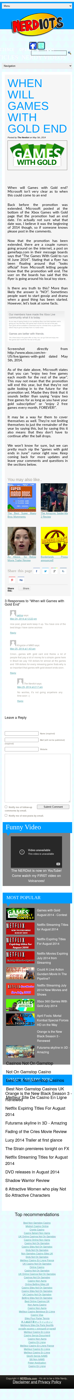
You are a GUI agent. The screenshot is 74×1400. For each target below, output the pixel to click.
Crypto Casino (37, 1229)
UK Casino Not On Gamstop (37, 1263)
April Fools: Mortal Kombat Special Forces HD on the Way (52, 1020)
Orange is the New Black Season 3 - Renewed (49, 1036)
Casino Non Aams (37, 1280)
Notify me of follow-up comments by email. (18, 808)
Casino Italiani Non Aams (37, 1232)
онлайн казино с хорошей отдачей (37, 1328)
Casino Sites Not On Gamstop (37, 1246)
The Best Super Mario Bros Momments (22, 515)
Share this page (20, 571)
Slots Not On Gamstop (37, 1250)
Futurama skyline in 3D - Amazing (53, 1049)
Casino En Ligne (37, 1342)
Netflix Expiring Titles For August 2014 (51, 941)
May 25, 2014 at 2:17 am (30, 686)
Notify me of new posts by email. (26, 815)
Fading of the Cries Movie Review (36, 1131)
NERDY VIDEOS (43, 57)
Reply (13, 632)
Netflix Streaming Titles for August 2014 (52, 926)
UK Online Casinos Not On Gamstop (37, 1236)
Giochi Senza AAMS (37, 1355)
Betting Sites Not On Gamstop (37, 1297)
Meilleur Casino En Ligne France (37, 1260)
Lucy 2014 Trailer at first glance (33, 1140)
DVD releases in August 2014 (32, 1172)
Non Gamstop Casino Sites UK (37, 1253)
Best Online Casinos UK (37, 1301)
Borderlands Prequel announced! (55, 559)
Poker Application (37, 1362)
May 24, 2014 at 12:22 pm (23, 618)
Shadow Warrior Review (27, 1180)
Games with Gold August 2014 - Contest (52, 912)
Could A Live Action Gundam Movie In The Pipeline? (52, 974)
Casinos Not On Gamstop (29, 1063)
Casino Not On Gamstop (37, 1243)
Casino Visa (37, 1314)
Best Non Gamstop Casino (37, 1222)
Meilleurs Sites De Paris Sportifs (37, 1325)
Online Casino (37, 1267)
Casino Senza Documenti (37, 1335)
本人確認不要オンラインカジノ (37, 1321)
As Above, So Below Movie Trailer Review (22, 559)
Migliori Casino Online (37, 1226)
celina (20, 615)
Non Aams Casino (37, 1304)
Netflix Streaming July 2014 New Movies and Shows (52, 990)
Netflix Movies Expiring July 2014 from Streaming (52, 958)
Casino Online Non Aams (37, 1239)
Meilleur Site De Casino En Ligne (36, 1097)
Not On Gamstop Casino (28, 1071)
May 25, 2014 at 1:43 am (22, 648)
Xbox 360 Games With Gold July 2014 (52, 1003)
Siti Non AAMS (37, 1359)
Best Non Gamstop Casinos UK (35, 1089)
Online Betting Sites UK (37, 1284)
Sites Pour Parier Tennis (37, 1318)
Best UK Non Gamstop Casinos (35, 1080)
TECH (49, 49)
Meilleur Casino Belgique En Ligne (37, 1311)
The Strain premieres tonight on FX (37, 1148)
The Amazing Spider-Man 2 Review (55, 515)
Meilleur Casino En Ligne (37, 1331)
